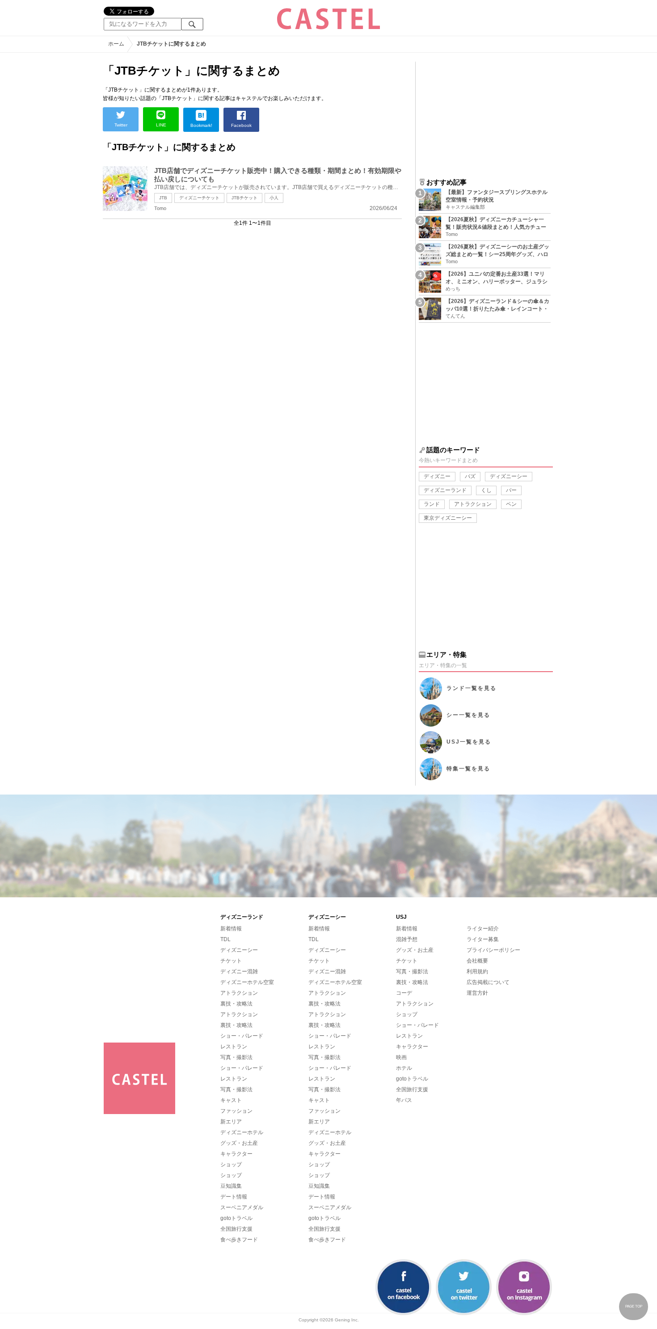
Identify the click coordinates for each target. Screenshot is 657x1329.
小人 (274, 197)
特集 (468, 768)
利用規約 (477, 971)
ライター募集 (483, 939)
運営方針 (477, 993)
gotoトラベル (236, 1218)
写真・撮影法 (236, 1057)
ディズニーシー (508, 476)
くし (486, 490)
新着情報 (231, 928)
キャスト (231, 1100)
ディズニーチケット (199, 197)
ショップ (231, 1164)
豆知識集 (231, 1186)
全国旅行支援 (236, 1229)
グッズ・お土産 (239, 1143)
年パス (404, 1100)
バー (511, 490)
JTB (163, 197)
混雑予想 (406, 939)
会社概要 (477, 961)
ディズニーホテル (241, 1132)
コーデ (404, 993)
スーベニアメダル (241, 1207)
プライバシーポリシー (493, 950)
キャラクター (236, 1154)
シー (468, 715)
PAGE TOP (633, 1306)
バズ (470, 476)
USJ (468, 742)
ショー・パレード (241, 1036)
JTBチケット (244, 197)
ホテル (404, 1068)
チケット (231, 961)
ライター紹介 (483, 928)
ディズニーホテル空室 (247, 982)
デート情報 (233, 1197)
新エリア (231, 1122)
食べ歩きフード (239, 1239)
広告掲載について (488, 982)
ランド (432, 504)
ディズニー (437, 476)
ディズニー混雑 (239, 971)
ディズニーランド (445, 490)
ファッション (236, 1111)
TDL (225, 939)
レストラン (233, 1046)
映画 (401, 1057)
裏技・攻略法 (236, 1004)
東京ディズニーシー (448, 518)
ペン (511, 504)
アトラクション (473, 504)
